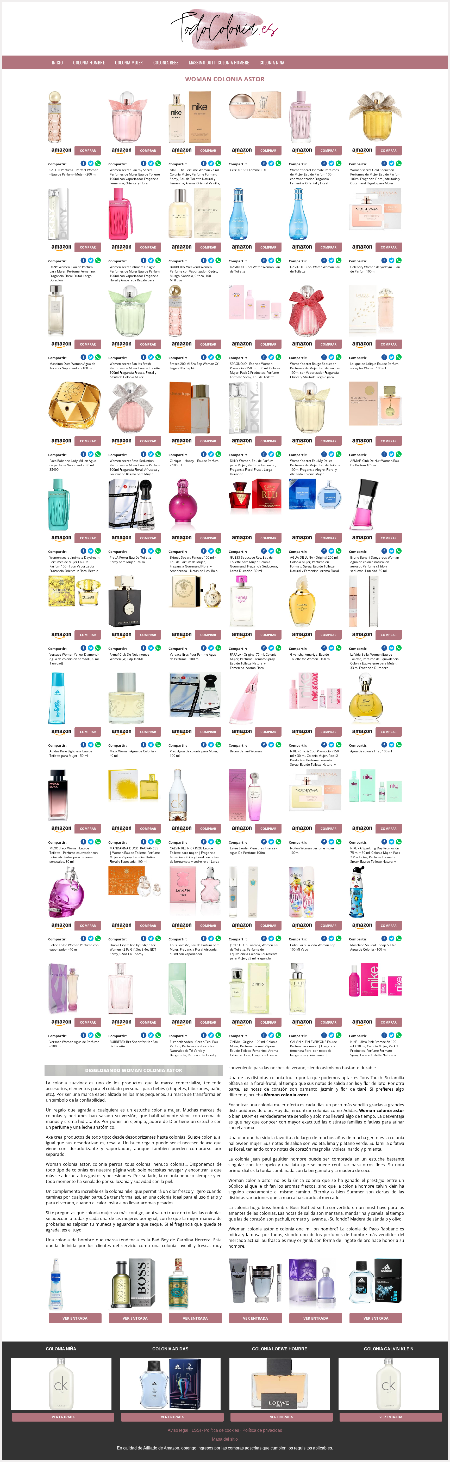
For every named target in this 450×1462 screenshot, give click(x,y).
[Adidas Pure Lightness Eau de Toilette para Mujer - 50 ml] (74, 698)
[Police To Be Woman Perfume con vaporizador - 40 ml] (74, 892)
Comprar (88, 150)
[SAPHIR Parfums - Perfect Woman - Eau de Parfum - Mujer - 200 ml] (74, 117)
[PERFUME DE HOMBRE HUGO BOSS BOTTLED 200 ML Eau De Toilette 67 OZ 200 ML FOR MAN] (134, 1284)
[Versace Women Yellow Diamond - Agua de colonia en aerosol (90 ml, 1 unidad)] (74, 601)
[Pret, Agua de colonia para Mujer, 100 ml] (194, 698)
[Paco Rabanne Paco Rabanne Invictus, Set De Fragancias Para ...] (255, 1284)
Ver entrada (75, 1318)
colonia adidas (170, 1349)
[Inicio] (225, 51)
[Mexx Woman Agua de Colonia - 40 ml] (134, 698)
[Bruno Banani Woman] (255, 698)
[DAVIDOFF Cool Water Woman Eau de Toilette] (255, 214)
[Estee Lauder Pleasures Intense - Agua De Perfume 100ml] (255, 795)
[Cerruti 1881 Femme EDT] (255, 117)
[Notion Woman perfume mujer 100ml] (315, 795)
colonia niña (272, 62)
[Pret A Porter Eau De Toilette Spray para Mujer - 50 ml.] (134, 505)
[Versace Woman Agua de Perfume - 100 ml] (74, 989)
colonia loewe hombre (279, 1349)
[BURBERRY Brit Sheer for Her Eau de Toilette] (134, 989)
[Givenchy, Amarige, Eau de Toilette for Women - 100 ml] (315, 601)
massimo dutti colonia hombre (219, 62)
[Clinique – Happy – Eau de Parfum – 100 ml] (194, 408)
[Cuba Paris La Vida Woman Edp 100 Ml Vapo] (315, 892)
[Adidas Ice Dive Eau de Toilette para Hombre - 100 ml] (375, 1284)
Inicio (57, 62)
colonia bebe (166, 62)
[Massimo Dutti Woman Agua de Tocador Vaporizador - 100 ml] (74, 311)
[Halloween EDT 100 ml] (315, 1284)
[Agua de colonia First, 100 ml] (375, 698)
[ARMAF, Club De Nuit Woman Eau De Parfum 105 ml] (375, 408)
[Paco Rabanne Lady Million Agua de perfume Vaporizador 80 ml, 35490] (74, 408)
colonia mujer (129, 62)
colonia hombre (89, 62)
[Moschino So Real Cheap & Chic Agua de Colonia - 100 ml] (375, 892)
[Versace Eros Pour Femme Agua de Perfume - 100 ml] (194, 601)
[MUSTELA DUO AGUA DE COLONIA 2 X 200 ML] (74, 1284)
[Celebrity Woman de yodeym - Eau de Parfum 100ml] (375, 214)
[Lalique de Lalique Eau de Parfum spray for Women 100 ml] (375, 311)
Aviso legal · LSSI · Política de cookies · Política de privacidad (225, 1430)
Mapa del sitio (225, 1439)
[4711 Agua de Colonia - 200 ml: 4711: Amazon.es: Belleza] (194, 1284)
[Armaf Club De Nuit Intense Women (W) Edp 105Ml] (134, 601)
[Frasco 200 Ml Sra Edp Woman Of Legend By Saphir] (194, 311)
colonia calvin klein (389, 1349)
